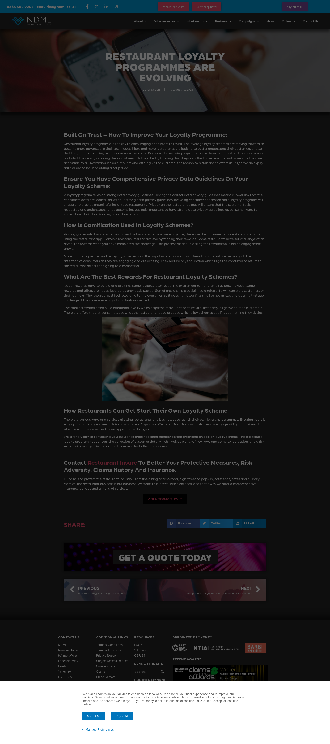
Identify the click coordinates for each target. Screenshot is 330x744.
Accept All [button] (93, 716)
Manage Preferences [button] (100, 729)
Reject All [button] (122, 716)
